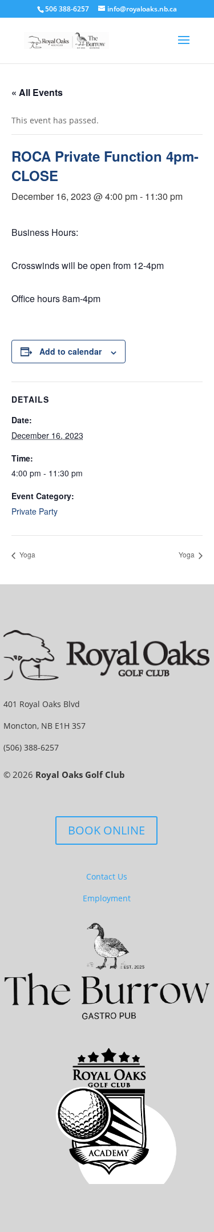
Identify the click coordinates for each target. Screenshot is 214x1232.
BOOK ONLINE (106, 830)
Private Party (34, 511)
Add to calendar (70, 351)
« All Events (37, 92)
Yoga (26, 554)
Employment (107, 898)
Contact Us (106, 876)
